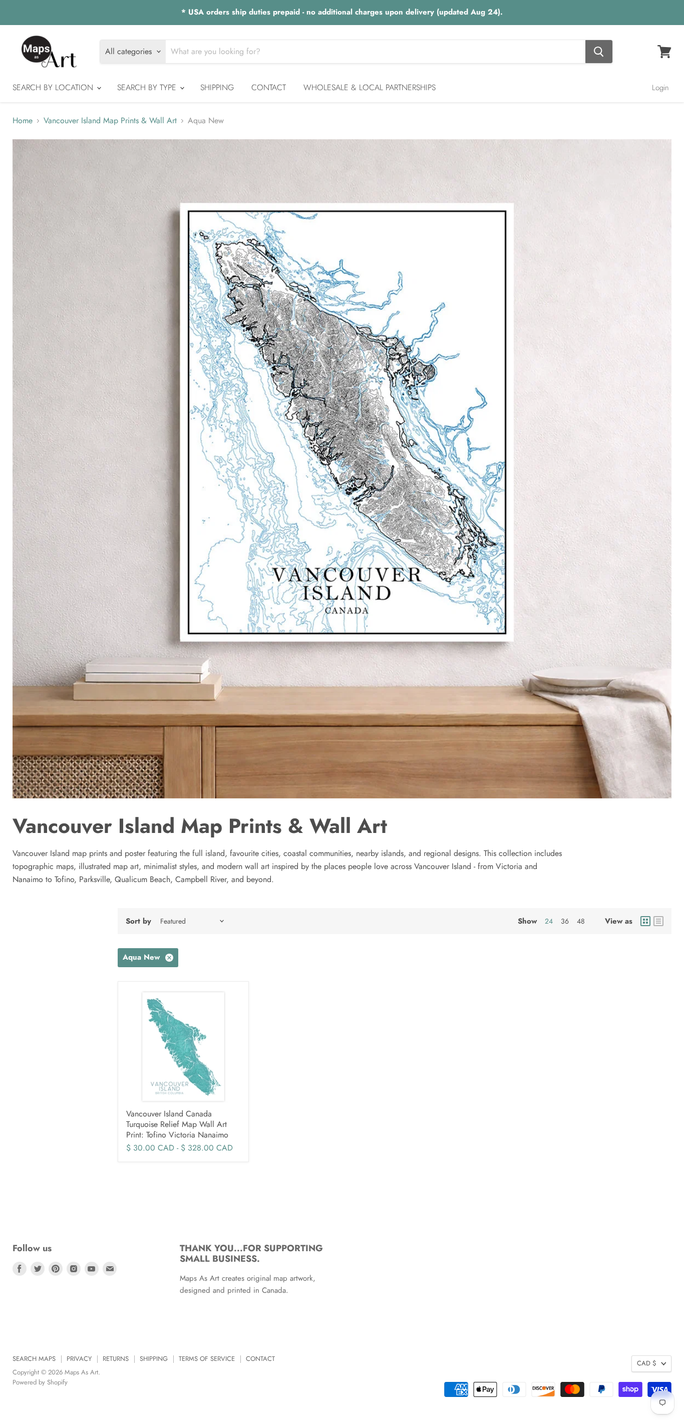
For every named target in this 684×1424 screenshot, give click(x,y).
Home (23, 120)
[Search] (598, 51)
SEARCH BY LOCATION (54, 87)
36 (565, 921)
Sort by (138, 921)
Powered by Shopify (40, 1382)
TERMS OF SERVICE (207, 1358)
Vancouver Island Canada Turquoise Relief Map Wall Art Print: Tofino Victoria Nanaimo (177, 1124)
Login (660, 87)
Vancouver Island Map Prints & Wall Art (110, 120)
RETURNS (116, 1358)
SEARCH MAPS (34, 1358)
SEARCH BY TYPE (148, 87)
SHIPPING (217, 87)
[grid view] (645, 921)
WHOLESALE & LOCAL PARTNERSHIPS (369, 87)
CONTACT (268, 87)
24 (549, 921)
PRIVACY (79, 1358)
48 (581, 921)
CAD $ (646, 1363)
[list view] (658, 921)
